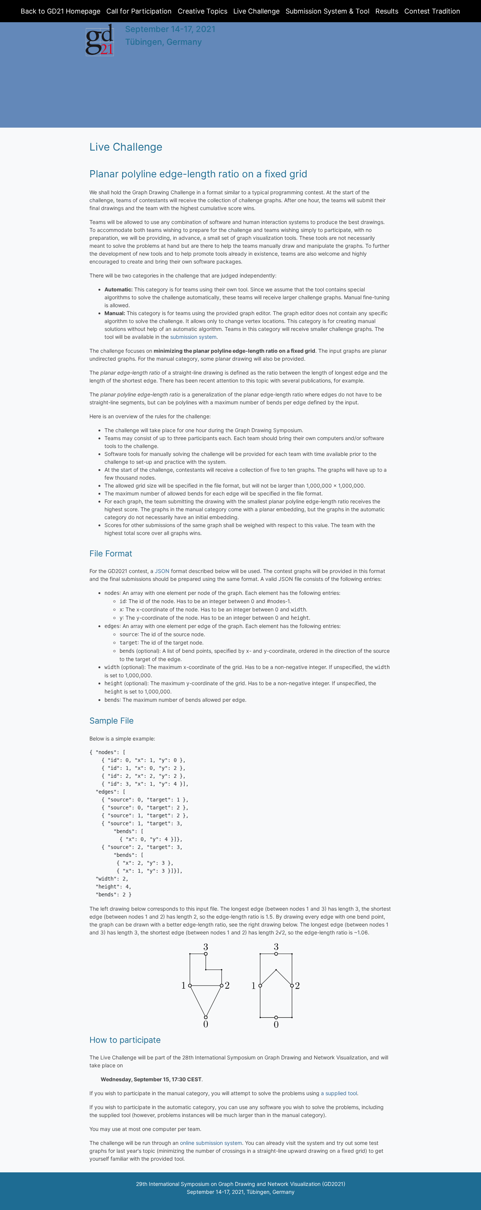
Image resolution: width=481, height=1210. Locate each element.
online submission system (211, 1143)
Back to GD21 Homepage (60, 11)
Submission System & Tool (327, 11)
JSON (162, 571)
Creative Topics (202, 11)
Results (386, 11)
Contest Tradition (432, 11)
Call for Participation (139, 11)
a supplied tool (339, 1093)
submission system (193, 337)
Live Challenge (256, 11)
